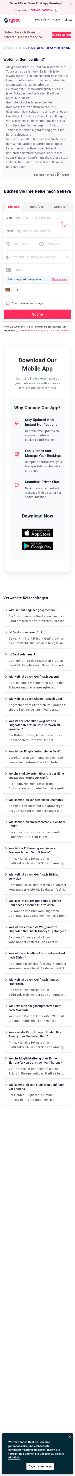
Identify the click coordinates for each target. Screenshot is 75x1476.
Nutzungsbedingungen (57, 330)
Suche (37, 314)
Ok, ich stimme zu (40, 1466)
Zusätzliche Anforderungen (27, 303)
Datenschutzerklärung (32, 330)
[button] (10, 290)
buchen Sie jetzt (61, 34)
